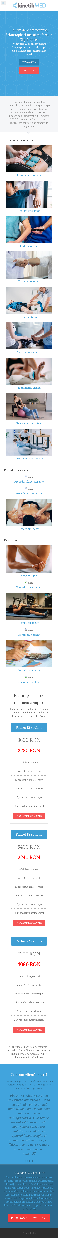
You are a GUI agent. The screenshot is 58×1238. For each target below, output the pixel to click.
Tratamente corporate (29, 458)
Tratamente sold (29, 317)
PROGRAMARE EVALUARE (29, 1218)
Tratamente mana (29, 281)
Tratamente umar (29, 210)
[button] (26, 1161)
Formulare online (29, 682)
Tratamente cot (29, 246)
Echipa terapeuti (29, 622)
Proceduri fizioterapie (29, 493)
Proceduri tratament (29, 587)
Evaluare (29, 70)
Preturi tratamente (29, 670)
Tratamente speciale (29, 423)
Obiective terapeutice (29, 575)
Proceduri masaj (29, 528)
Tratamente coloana (29, 175)
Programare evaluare (29, 816)
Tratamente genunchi (29, 352)
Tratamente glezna (29, 387)
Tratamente (29, 62)
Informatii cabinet (29, 634)
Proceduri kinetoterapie (29, 481)
